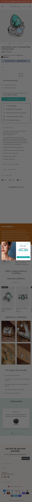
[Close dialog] (29, 242)
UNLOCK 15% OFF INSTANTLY (23, 257)
